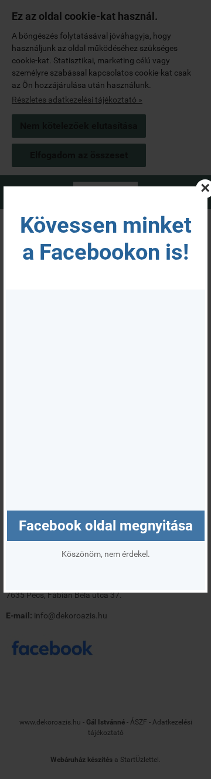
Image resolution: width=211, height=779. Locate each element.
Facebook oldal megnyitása (106, 526)
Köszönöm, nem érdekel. (106, 554)
